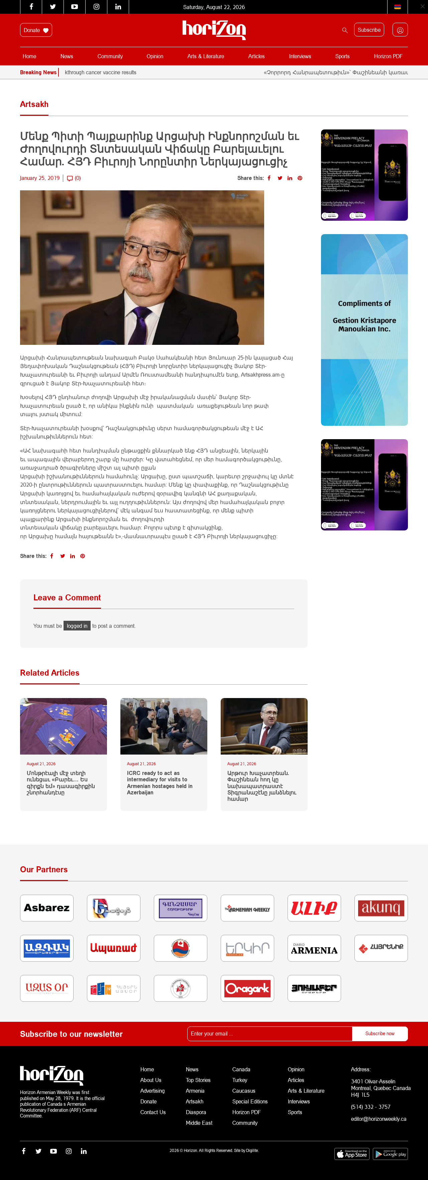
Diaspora (196, 1112)
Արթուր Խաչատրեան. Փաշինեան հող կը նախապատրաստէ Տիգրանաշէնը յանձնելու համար (261, 786)
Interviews (300, 56)
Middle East (199, 1122)
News (67, 56)
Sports (342, 56)
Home (29, 56)
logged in (77, 625)
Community (110, 56)
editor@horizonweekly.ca (379, 1118)
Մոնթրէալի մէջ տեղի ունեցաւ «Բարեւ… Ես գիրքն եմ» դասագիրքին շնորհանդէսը (61, 782)
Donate (32, 30)
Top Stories (198, 1080)
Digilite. (252, 1150)
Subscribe (369, 29)
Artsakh (194, 1101)
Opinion (155, 56)
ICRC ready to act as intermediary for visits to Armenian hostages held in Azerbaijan (160, 782)
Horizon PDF (388, 56)
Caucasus (243, 1090)
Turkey (239, 1080)
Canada (241, 1069)
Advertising (152, 1090)
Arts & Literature (206, 56)
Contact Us (153, 1112)
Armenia (195, 1090)
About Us (151, 1080)
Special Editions (250, 1101)
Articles (256, 56)
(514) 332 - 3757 (371, 1106)
